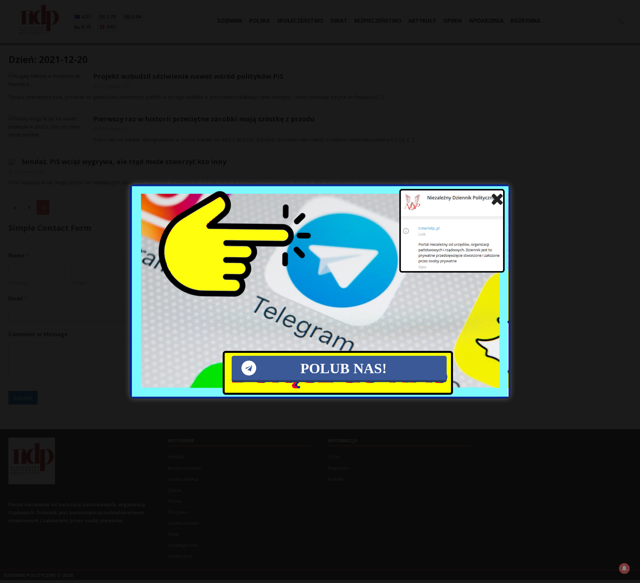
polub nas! (343, 368)
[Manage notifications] (624, 568)
